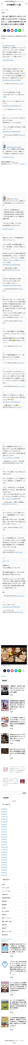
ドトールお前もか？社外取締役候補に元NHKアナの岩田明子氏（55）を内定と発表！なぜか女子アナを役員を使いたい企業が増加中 (18, 986)
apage (3, 884)
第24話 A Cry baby (6, 665)
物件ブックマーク (6, 918)
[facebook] (8, 30)
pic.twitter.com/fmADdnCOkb (12, 285)
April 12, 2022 (18, 109)
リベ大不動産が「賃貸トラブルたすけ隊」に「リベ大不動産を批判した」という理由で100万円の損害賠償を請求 (17, 722)
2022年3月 (4, 870)
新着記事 (4, 904)
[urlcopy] (23, 30)
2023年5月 (4, 834)
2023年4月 (4, 837)
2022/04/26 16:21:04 (8, 229)
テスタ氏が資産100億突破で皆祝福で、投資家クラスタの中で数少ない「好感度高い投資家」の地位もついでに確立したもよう (18, 1021)
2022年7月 (4, 860)
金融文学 (4, 928)
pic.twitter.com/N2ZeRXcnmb (12, 106)
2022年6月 (4, 862)
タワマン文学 (5, 888)
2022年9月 (4, 855)
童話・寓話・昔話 (6, 921)
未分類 (3, 676)
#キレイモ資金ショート (16, 260)
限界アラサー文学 (6, 931)
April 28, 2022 (20, 363)
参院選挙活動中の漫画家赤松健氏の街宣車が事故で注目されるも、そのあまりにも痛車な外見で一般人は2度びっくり (17, 705)
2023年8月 (4, 827)
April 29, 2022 (17, 407)
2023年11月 (4, 819)
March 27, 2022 (19, 83)
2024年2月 (4, 811)
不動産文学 (5, 894)
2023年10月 (4, 822)
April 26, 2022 (16, 270)
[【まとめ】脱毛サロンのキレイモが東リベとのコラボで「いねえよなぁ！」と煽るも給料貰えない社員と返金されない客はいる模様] (15, 30)
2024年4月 (4, 809)
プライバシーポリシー (7, 939)
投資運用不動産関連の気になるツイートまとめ (14, 1040)
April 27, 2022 (18, 346)
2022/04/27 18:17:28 (8, 157)
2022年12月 (4, 847)
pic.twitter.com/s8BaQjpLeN (11, 131)
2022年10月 (4, 852)
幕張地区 (4, 901)
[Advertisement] (14, 425)
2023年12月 (4, 816)
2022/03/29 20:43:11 (8, 60)
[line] (19, 30)
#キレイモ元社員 (14, 458)
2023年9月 (4, 824)
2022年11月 (4, 849)
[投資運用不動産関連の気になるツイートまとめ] (14, 5)
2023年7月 (4, 829)
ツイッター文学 (6, 891)
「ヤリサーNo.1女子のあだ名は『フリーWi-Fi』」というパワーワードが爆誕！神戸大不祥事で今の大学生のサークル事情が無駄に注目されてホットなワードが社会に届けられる (18, 967)
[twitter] (4, 30)
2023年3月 (4, 839)
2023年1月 (4, 844)
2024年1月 (4, 814)
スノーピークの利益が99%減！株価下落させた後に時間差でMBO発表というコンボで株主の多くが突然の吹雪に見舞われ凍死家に (18, 1004)
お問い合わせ (4, 941)
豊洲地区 (4, 925)
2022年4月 (4, 867)
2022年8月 (4, 857)
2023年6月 (4, 832)
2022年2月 (4, 872)
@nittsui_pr (23, 164)
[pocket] (12, 30)
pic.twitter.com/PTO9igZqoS (11, 402)
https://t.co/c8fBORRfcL (13, 499)
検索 (24, 793)
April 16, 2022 (21, 386)
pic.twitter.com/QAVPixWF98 (11, 265)
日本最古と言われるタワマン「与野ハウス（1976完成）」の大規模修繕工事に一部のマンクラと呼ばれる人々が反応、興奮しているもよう (18, 948)
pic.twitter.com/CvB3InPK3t (11, 607)
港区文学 (4, 915)
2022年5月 (4, 865)
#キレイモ (6, 458)
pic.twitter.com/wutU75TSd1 (12, 80)
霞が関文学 (5, 935)
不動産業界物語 (6, 898)
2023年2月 (4, 842)
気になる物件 (5, 911)
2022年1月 (4, 875)
